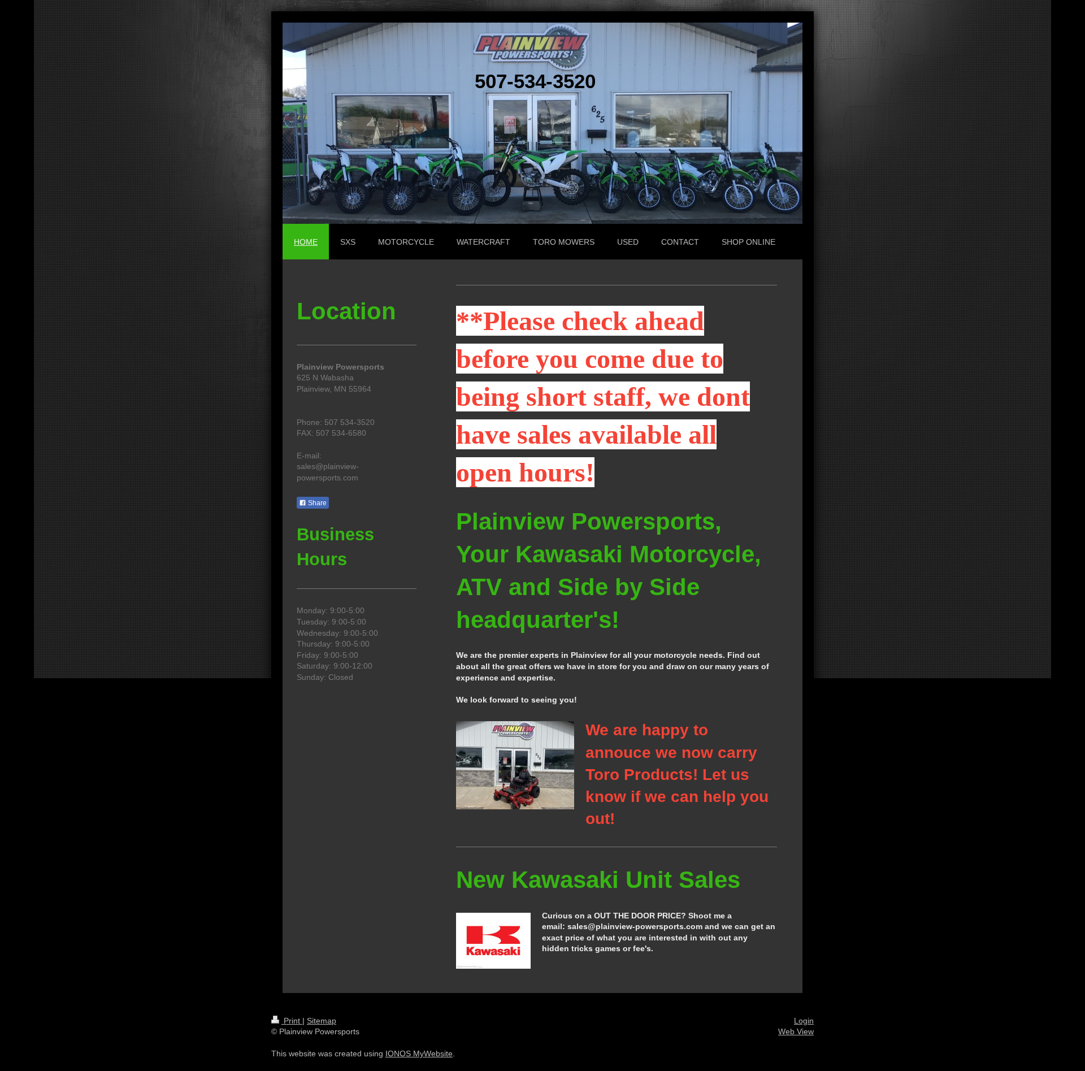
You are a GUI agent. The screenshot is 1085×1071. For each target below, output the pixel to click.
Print (291, 1020)
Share (316, 503)
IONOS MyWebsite (419, 1053)
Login (804, 1020)
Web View (796, 1031)
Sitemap (321, 1020)
